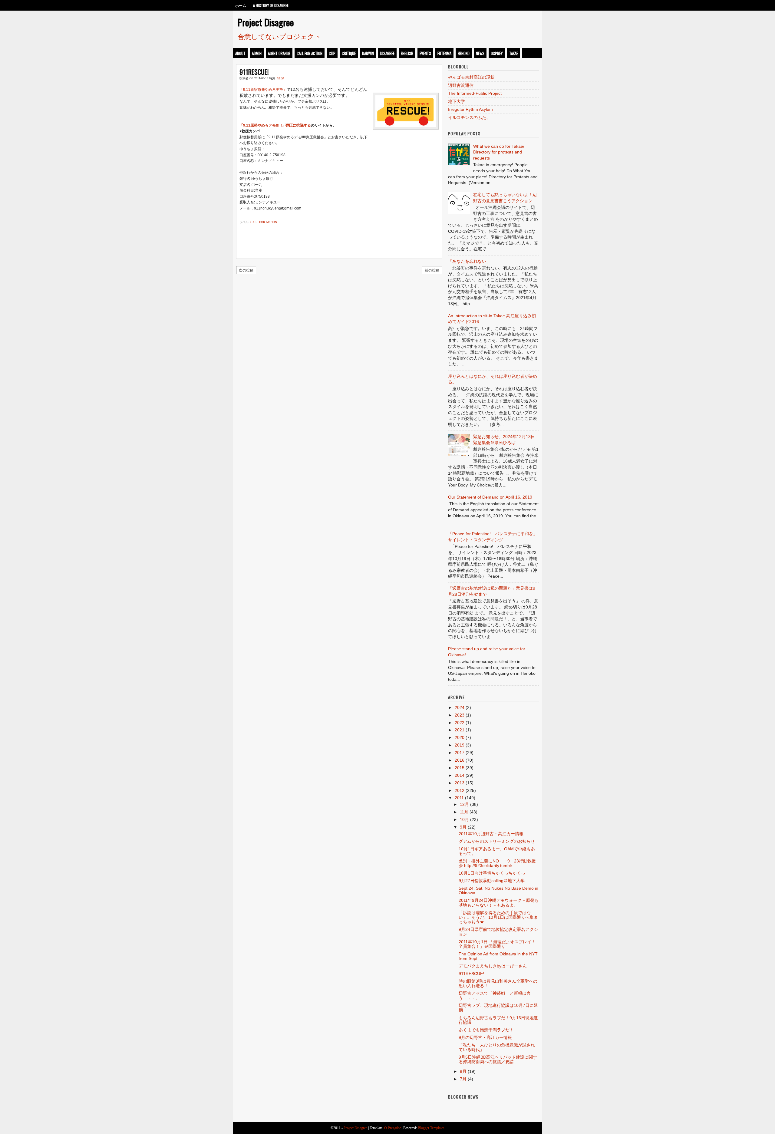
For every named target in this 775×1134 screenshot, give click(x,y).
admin (257, 53)
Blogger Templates (431, 1128)
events (425, 53)
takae (513, 53)
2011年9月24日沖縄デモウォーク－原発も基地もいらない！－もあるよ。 (499, 902)
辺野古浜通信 (460, 85)
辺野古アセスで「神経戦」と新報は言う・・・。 (495, 995)
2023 (459, 715)
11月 (464, 811)
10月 (464, 819)
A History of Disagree (271, 5)
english (407, 53)
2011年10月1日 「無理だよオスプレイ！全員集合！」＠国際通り (497, 944)
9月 (463, 827)
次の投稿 (246, 269)
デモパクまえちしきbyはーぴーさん (493, 966)
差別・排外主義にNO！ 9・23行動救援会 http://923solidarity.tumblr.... (497, 863)
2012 (459, 790)
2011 (459, 797)
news (480, 53)
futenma (444, 53)
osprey (497, 53)
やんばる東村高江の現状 (471, 77)
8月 (463, 1071)
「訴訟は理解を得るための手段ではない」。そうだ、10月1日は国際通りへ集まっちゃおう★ (498, 917)
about (240, 53)
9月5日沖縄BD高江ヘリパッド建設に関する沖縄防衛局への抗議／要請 (498, 1059)
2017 (459, 752)
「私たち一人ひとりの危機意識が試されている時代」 (497, 1047)
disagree (387, 53)
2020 (459, 737)
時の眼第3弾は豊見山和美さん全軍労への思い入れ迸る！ (498, 983)
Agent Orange (279, 53)
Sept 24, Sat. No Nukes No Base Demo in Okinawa (498, 890)
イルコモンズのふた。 (469, 117)
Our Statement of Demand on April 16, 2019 (490, 497)
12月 (464, 804)
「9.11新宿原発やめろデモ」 (263, 89)
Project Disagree (266, 22)
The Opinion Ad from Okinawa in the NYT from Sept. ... (498, 956)
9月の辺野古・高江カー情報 (485, 1037)
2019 (459, 745)
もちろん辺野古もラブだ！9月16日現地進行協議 (498, 1020)
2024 (459, 707)
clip (332, 53)
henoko (464, 53)
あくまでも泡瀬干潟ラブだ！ (486, 1029)
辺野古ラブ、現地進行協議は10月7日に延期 (498, 1007)
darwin (368, 53)
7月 (463, 1078)
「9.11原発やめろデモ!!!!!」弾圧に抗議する (275, 125)
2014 (459, 775)
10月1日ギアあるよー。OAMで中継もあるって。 (497, 851)
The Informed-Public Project (475, 93)
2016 (459, 760)
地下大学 (456, 101)
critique (349, 53)
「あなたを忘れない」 (469, 261)
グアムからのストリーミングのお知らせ (497, 841)
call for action (309, 53)
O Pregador (392, 1128)
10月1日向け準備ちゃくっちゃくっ (492, 873)
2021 (459, 729)
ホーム (240, 5)
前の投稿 (432, 269)
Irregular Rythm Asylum (470, 109)
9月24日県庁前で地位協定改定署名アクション (498, 931)
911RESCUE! (254, 72)
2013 (459, 782)
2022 (459, 722)
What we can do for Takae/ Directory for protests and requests (498, 152)
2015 (459, 767)
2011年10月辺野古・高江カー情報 (491, 833)
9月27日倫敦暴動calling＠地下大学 (492, 880)
